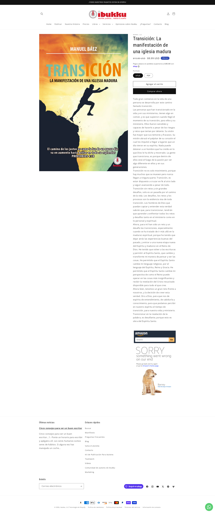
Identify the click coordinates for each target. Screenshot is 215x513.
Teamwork (89, 459)
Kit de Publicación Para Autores (99, 454)
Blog (87, 441)
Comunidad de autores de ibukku (100, 467)
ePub (138, 75)
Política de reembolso (96, 507)
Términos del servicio (132, 507)
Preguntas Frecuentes (95, 437)
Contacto (89, 450)
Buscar (88, 428)
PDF (148, 75)
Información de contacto (152, 507)
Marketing (89, 472)
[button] (42, 14)
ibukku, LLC (64, 507)
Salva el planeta (92, 446)
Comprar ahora (154, 91)
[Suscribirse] (81, 486)
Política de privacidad (114, 507)
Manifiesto (90, 432)
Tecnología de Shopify (77, 507)
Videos (88, 463)
